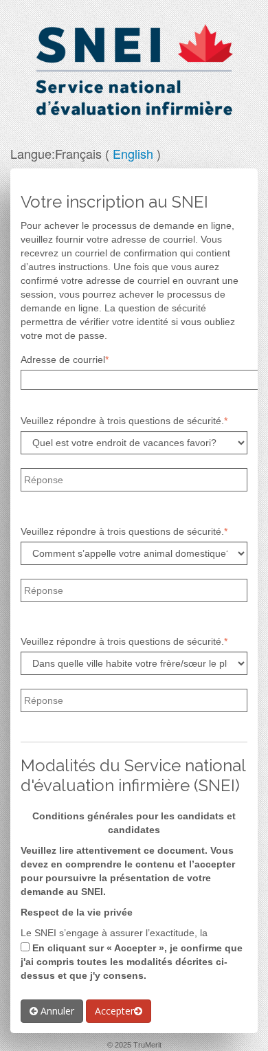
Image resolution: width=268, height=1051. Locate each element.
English (133, 153)
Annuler (56, 1010)
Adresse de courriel (63, 359)
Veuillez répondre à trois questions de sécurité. (122, 420)
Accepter (114, 1010)
